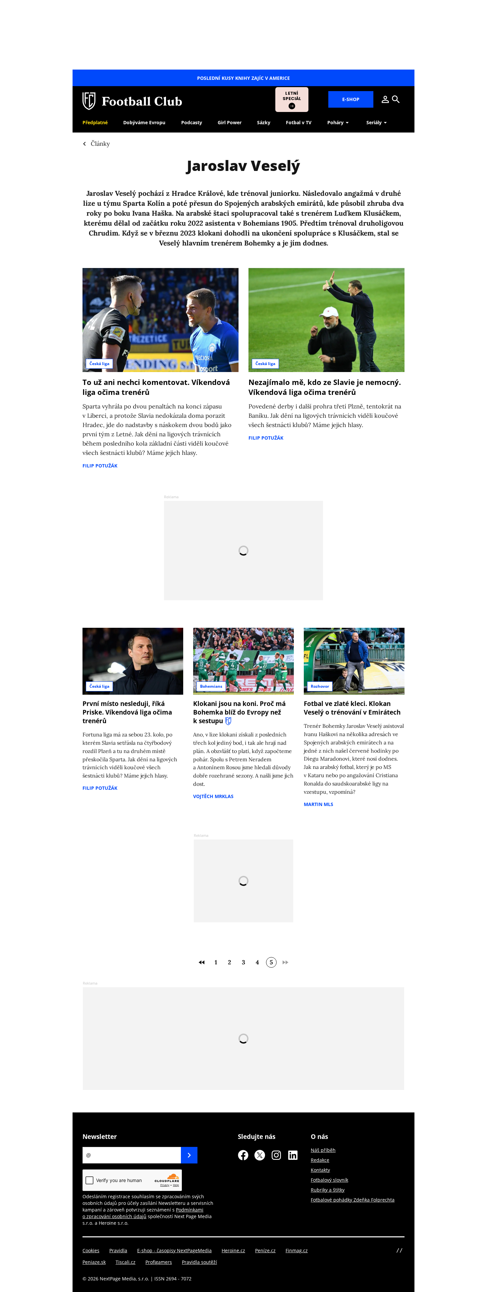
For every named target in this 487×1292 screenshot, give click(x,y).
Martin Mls (318, 804)
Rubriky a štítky (328, 1190)
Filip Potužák (99, 465)
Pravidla (118, 1250)
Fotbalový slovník (329, 1180)
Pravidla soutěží (199, 1262)
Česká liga (99, 363)
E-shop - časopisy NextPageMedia (174, 1250)
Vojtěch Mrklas (213, 796)
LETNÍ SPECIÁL (292, 96)
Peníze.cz (265, 1250)
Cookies (90, 1250)
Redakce (320, 1160)
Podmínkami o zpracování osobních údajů (142, 1213)
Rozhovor (320, 686)
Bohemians (211, 686)
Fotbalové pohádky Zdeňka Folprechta (353, 1200)
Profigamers (158, 1262)
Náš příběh (323, 1150)
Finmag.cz (297, 1250)
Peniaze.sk (94, 1262)
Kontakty (320, 1170)
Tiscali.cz (125, 1262)
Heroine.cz (233, 1250)
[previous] (201, 962)
